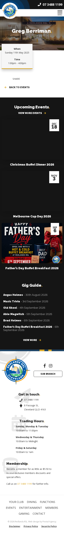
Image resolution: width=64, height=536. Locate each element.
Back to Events (19, 87)
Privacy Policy (31, 526)
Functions (47, 502)
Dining (32, 502)
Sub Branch (48, 373)
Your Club (16, 502)
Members (51, 508)
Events (11, 508)
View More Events (30, 113)
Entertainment (30, 508)
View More (30, 340)
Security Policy (49, 526)
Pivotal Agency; (49, 521)
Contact (39, 513)
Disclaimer (14, 526)
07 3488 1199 (31, 399)
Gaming (24, 513)
